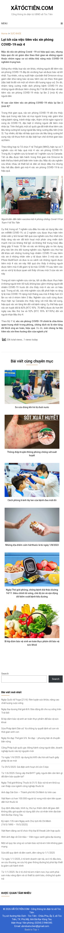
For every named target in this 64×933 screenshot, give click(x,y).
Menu (4, 23)
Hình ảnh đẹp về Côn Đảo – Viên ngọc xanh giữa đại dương (31, 837)
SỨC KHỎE (16, 33)
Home (4, 33)
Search (5, 673)
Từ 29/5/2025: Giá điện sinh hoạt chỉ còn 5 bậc (25, 767)
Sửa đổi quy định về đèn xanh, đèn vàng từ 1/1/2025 (28, 852)
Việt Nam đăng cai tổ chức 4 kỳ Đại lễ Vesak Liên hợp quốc (30, 830)
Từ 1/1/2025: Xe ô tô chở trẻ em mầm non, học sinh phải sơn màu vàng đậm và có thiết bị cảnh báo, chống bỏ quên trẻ (31, 875)
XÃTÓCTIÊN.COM (32, 8)
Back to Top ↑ (32, 929)
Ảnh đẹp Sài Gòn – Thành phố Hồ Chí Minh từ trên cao (28, 792)
